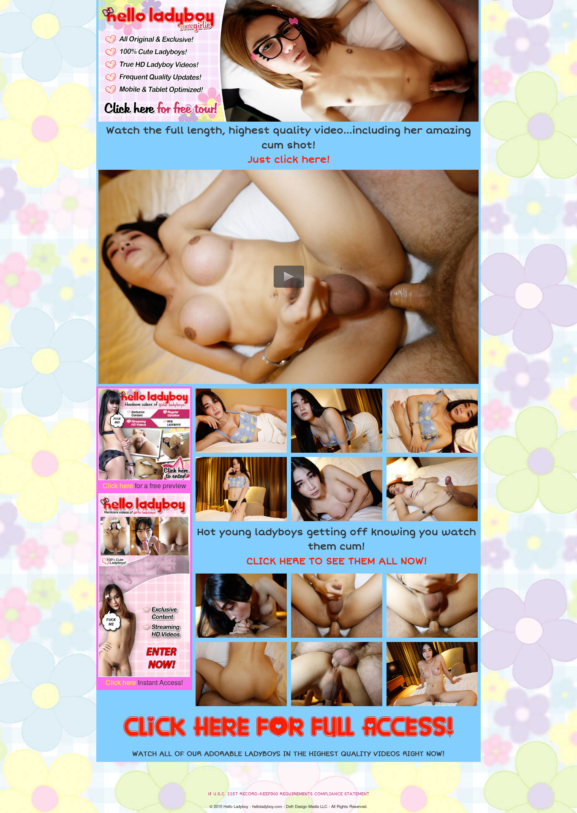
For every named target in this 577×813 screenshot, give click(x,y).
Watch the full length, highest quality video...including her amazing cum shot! (288, 145)
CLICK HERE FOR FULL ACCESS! (288, 727)
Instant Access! (144, 682)
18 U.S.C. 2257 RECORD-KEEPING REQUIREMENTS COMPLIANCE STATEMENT (288, 794)
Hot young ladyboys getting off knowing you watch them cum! (336, 546)
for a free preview (144, 485)
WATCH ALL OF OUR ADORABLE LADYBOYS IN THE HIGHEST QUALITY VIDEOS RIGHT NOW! (288, 754)
